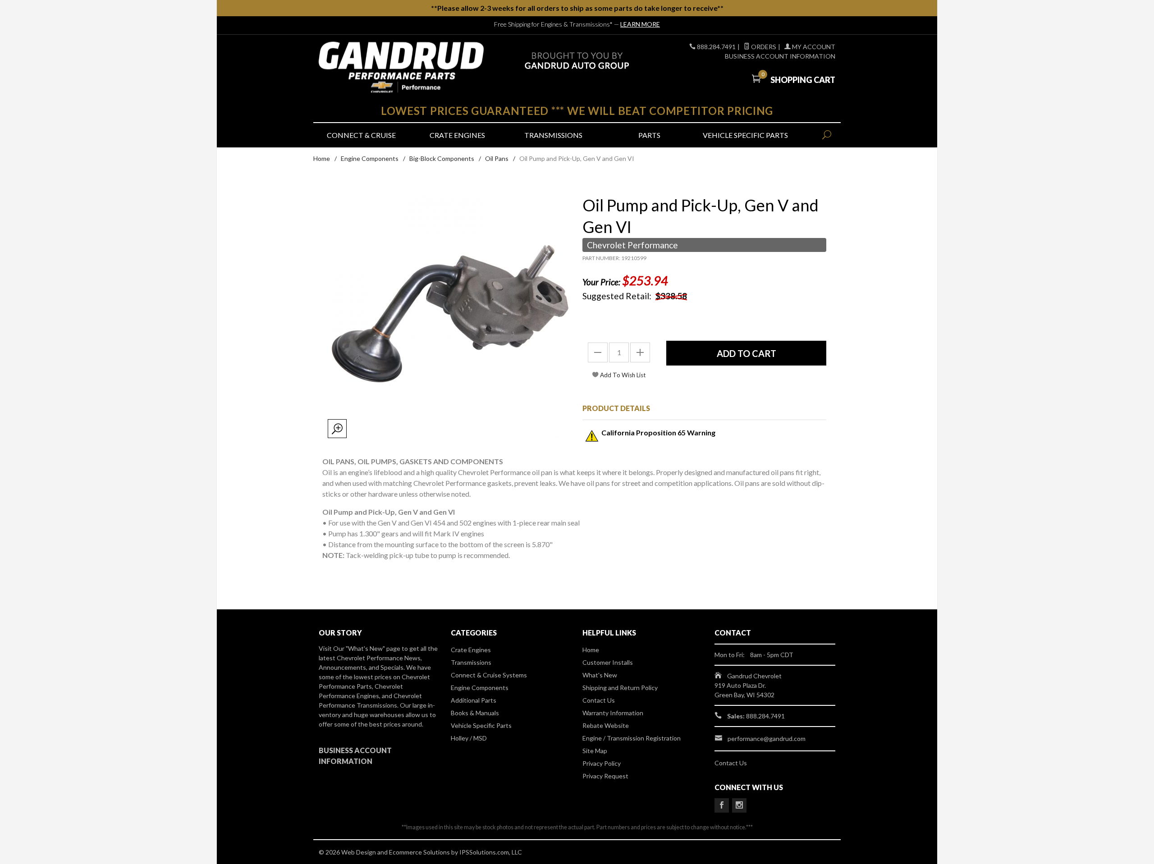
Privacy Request (605, 776)
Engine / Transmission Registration (631, 738)
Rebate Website (605, 725)
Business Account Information (780, 56)
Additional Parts (473, 700)
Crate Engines (457, 135)
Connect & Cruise (361, 135)
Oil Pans (496, 158)
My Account (813, 46)
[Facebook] (721, 805)
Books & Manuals (475, 713)
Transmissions (553, 135)
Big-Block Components (441, 158)
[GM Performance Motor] (401, 67)
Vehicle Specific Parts (745, 135)
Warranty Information (612, 713)
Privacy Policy (601, 763)
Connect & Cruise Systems (489, 675)
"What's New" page (373, 648)
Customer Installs (607, 662)
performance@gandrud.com (767, 738)
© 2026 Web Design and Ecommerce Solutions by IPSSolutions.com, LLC (420, 852)
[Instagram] (739, 805)
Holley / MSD (469, 738)
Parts (649, 135)
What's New (599, 675)
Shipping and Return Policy (620, 687)
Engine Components (369, 158)
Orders (763, 46)
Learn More (640, 24)
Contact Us (598, 700)
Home (321, 158)
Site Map (594, 750)
